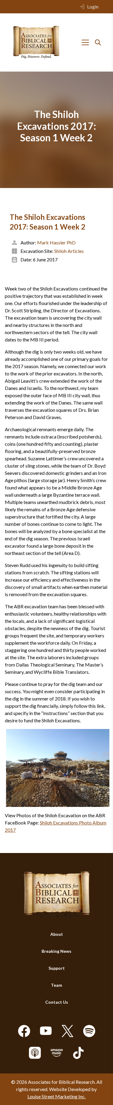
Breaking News (56, 951)
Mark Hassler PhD (56, 242)
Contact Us (56, 1002)
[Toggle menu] (85, 42)
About (56, 934)
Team (56, 985)
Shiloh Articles (69, 251)
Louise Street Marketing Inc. (56, 1096)
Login (93, 6)
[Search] (98, 42)
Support (57, 968)
